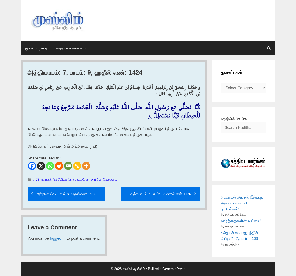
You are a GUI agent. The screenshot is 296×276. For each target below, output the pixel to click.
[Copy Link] (77, 166)
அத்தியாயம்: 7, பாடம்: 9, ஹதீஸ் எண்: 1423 (66, 194)
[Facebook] (32, 166)
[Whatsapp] (50, 166)
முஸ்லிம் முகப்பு (36, 48)
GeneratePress (173, 269)
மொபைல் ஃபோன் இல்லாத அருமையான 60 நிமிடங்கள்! (242, 203)
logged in (57, 238)
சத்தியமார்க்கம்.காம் (71, 48)
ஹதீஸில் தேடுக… (236, 119)
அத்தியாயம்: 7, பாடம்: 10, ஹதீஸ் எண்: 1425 (160, 194)
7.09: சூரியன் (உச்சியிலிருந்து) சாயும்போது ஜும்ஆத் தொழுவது (75, 179)
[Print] (59, 166)
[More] (86, 166)
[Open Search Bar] (268, 48)
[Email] (68, 166)
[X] (41, 166)
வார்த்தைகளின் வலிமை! (241, 221)
